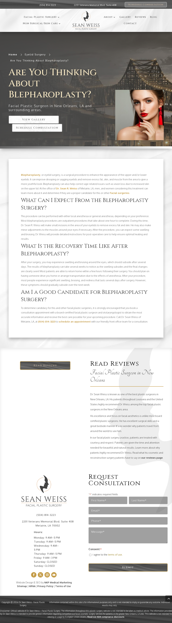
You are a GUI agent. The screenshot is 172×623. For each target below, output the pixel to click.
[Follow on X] (40, 575)
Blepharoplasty (30, 174)
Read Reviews (45, 365)
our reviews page (152, 457)
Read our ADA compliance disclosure (105, 617)
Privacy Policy (45, 586)
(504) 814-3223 (47, 5)
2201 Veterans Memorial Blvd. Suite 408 (95, 5)
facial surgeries (119, 193)
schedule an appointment (75, 321)
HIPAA (32, 586)
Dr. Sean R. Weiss (66, 188)
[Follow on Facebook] (33, 575)
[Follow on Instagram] (47, 575)
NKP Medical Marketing (58, 582)
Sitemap (22, 586)
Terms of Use (63, 586)
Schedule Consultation (145, 4)
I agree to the (107, 554)
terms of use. (115, 554)
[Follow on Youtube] (54, 575)
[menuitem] (41, 17)
